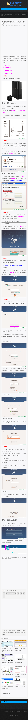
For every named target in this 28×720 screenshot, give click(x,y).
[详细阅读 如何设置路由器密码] (20, 658)
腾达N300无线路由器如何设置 (7, 674)
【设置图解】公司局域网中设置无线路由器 (20, 675)
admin (3, 638)
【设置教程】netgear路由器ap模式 (20, 687)
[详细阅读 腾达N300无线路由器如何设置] (7, 670)
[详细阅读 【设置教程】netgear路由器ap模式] (20, 682)
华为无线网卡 (8, 557)
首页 (6, 14)
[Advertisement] (14, 41)
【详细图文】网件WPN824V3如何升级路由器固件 (7, 687)
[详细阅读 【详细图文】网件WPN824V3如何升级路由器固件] (7, 682)
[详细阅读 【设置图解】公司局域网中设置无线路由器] (20, 670)
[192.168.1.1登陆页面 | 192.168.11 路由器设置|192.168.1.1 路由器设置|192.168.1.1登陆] (14, 4)
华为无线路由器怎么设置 (15, 557)
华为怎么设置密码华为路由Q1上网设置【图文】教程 (14, 23)
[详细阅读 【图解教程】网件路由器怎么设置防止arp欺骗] (20, 644)
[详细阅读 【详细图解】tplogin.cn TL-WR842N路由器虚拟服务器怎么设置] (7, 644)
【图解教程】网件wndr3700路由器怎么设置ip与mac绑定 (7, 663)
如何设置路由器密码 (18, 662)
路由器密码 (9, 14)
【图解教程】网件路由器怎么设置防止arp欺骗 (20, 649)
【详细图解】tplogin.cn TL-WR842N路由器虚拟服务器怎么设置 (7, 650)
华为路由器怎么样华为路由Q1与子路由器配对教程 (15, 630)
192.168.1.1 (17, 715)
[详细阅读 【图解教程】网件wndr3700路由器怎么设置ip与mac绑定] (7, 658)
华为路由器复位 (8, 558)
